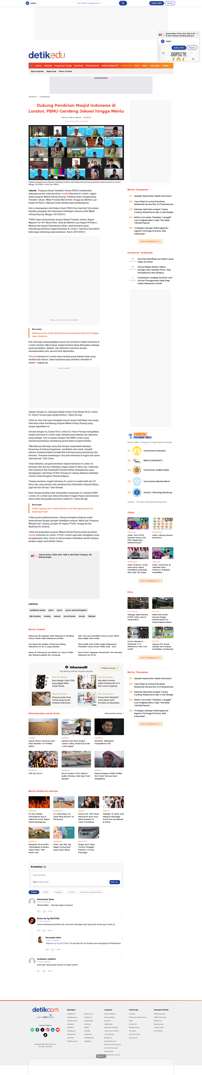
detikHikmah (89, 1038)
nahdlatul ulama (37, 610)
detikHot (70, 1027)
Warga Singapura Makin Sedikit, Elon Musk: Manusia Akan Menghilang (108, 776)
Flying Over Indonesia (112, 1044)
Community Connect (112, 1055)
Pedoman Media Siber (137, 1017)
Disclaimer (133, 1038)
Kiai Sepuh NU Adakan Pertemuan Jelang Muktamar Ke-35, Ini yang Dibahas (47, 645)
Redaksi (132, 1014)
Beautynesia (158, 1024)
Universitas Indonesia (154, 450)
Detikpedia (126, 65)
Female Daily (159, 1027)
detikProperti (72, 1041)
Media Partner (134, 1027)
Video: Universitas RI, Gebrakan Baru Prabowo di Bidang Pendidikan (161, 568)
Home (38, 65)
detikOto (70, 1038)
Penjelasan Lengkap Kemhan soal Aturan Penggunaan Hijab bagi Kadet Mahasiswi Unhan (155, 280)
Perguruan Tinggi (63, 65)
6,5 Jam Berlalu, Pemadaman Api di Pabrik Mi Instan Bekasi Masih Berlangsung (39, 818)
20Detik (87, 1031)
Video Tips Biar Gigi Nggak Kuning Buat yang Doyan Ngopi (62, 847)
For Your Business (111, 1048)
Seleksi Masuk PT (110, 65)
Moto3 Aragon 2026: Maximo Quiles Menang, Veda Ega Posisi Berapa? (76, 776)
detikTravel (88, 1014)
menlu (82, 616)
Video (144, 65)
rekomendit (108, 1051)
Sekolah (48, 65)
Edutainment (92, 65)
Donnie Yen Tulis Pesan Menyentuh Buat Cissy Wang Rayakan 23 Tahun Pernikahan (88, 818)
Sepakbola (71, 1034)
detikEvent (108, 1024)
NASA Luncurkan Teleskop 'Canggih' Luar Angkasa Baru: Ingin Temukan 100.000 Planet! (152, 220)
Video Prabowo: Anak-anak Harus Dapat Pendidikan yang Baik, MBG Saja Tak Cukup (138, 568)
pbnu (51, 610)
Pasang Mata (109, 1017)
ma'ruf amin (69, 616)
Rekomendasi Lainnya (113, 713)
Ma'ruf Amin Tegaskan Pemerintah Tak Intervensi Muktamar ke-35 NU (100, 653)
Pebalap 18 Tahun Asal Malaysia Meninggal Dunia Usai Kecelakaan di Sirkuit (113, 818)
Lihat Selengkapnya (149, 241)
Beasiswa (78, 65)
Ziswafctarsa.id (110, 1041)
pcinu (59, 610)
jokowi (57, 616)
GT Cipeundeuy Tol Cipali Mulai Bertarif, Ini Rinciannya (63, 816)
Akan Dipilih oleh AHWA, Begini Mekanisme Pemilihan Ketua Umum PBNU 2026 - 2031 (97, 645)
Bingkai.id (108, 1038)
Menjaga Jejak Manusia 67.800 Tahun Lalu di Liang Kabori (138, 617)
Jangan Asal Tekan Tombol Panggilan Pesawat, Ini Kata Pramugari (86, 848)
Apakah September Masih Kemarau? (153, 196)
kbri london (35, 616)
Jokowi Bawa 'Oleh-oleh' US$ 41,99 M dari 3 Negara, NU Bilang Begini (180, 35)
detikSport (71, 1031)
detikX (86, 1027)
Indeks (165, 65)
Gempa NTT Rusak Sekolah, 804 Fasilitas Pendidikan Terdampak (162, 646)
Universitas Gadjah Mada (156, 470)
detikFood (88, 1017)
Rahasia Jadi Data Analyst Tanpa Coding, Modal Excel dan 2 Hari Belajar (76, 743)
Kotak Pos (133, 1024)
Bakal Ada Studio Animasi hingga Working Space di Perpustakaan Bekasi (161, 618)
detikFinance (72, 1021)
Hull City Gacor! (35, 773)
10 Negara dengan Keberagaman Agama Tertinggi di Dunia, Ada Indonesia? (151, 231)
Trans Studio (109, 1034)
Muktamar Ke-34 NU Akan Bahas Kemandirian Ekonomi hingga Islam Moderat (65, 334)
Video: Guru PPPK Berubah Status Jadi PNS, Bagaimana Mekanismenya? (137, 539)
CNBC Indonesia (160, 1017)
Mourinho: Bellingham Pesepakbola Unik (104, 742)
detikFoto (88, 1034)
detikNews (71, 1014)
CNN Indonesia (159, 1014)
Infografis (154, 65)
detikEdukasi (72, 1017)
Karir (131, 1021)
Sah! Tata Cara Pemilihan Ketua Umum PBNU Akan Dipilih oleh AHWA (98, 637)
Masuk (170, 3)
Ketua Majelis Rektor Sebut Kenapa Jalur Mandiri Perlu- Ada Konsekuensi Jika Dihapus (154, 270)
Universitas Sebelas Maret (157, 481)
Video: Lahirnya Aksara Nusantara (162, 536)
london (47, 616)
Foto (137, 65)
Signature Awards (111, 1027)
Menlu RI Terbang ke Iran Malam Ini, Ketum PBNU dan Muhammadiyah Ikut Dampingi (51, 653)
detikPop (87, 1041)
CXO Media (158, 1031)
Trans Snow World (111, 1031)
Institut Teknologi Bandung (158, 492)
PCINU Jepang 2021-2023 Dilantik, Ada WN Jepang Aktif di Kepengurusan (62, 510)
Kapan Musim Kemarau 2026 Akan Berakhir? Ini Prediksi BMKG (42, 743)
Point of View (65, 71)
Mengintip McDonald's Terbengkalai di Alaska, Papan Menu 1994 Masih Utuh (39, 848)
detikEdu (33, 97)
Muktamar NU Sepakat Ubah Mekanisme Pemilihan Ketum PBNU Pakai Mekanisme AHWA (51, 637)
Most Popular (37, 71)
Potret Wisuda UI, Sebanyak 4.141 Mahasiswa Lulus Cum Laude (137, 645)
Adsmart (107, 1021)
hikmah (91, 616)
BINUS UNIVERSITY (153, 460)
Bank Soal (51, 71)
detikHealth (88, 1021)
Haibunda (157, 1021)
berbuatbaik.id (110, 1014)
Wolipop (87, 1024)
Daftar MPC (157, 3)
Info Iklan (132, 1031)
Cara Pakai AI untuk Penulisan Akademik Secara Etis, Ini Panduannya (153, 203)
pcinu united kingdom (76, 610)
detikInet (70, 1024)
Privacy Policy (134, 1034)
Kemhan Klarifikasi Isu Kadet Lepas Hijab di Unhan (155, 260)
